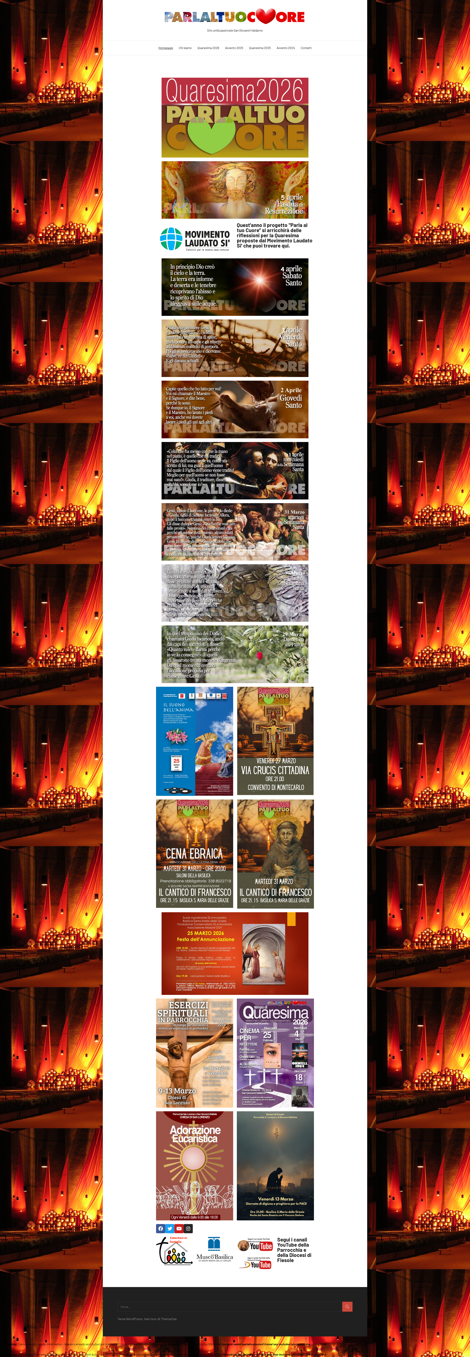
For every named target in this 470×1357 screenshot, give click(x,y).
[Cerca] (347, 1307)
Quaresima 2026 (208, 48)
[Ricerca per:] (229, 1307)
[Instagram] (188, 1228)
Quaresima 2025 (260, 48)
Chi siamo (185, 48)
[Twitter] (169, 1228)
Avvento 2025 (234, 48)
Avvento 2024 (286, 48)
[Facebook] (160, 1228)
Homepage (165, 48)
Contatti (306, 48)
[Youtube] (179, 1228)
